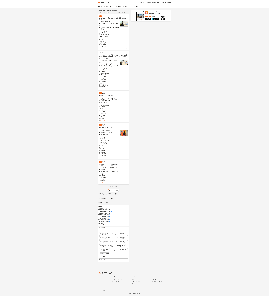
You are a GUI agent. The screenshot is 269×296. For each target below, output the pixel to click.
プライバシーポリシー (136, 281)
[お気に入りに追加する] (126, 48)
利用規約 (133, 279)
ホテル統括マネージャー (106, 127)
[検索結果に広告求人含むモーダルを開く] (100, 12)
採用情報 (133, 285)
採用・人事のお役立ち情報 (157, 281)
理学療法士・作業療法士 (106, 95)
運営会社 (133, 283)
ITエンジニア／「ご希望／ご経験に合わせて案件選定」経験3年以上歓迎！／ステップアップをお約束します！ (113, 56)
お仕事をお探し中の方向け (117, 279)
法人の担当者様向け (115, 281)
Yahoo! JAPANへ (102, 290)
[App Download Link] (148, 19)
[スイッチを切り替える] (108, 12)
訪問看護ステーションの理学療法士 (109, 164)
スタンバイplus (154, 279)
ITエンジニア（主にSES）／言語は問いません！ (113, 18)
